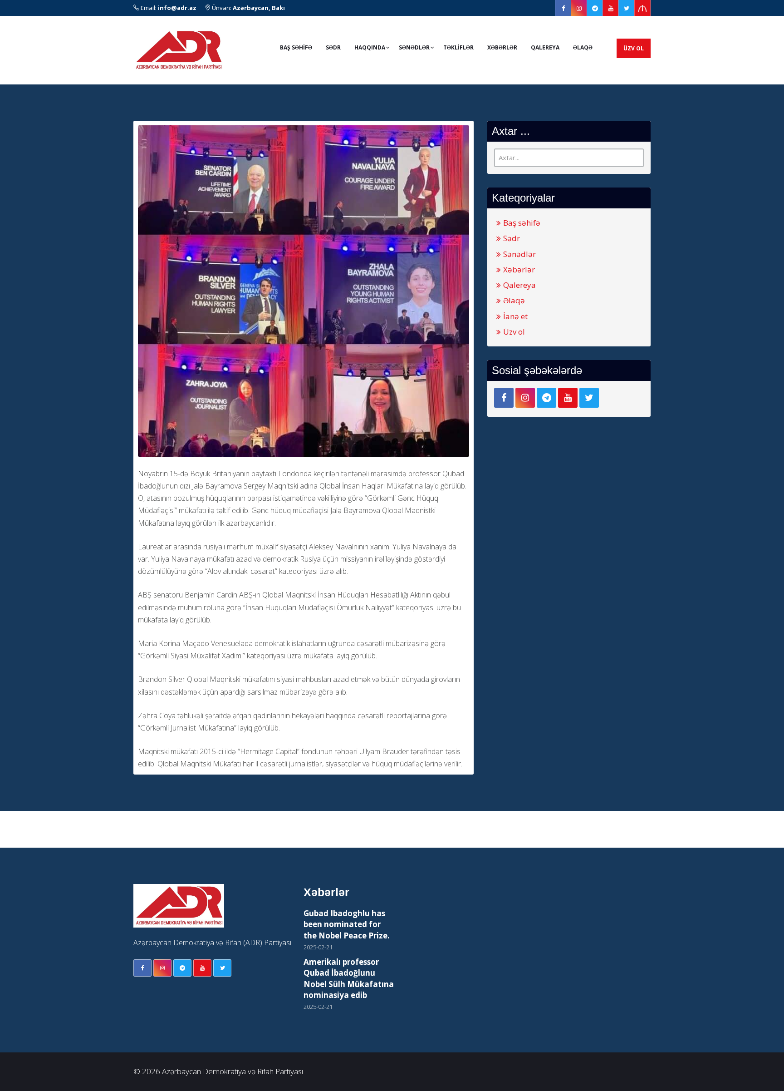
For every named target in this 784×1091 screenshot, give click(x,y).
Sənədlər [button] (414, 47)
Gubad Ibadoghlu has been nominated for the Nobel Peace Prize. (347, 924)
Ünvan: (248, 8)
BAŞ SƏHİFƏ (296, 47)
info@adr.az (177, 8)
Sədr (333, 47)
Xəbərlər (502, 47)
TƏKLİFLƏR (458, 47)
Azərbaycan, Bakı (259, 8)
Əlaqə (583, 47)
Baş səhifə (521, 222)
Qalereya (545, 47)
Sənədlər (519, 254)
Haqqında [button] (369, 47)
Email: (167, 8)
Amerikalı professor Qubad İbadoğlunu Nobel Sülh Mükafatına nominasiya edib (349, 978)
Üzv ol (633, 48)
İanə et (515, 316)
